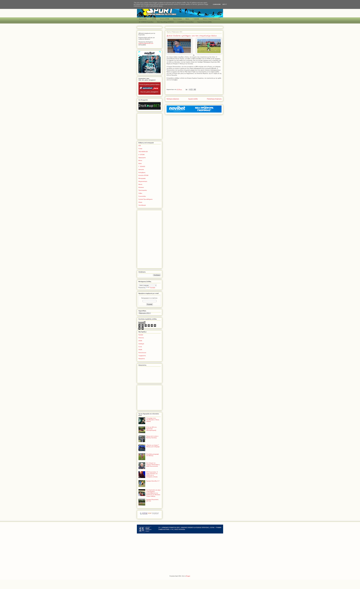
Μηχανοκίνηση (142, 181)
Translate (152, 287)
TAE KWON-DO (143, 151)
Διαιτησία (141, 169)
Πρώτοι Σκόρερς (177, 19)
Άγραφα (140, 334)
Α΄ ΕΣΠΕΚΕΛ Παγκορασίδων (186, 22)
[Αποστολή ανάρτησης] (186, 89)
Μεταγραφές (142, 178)
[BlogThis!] (191, 89)
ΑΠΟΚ (140, 340)
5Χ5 (139, 145)
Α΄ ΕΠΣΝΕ (153, 19)
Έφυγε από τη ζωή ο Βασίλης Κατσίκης (152, 436)
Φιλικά (140, 202)
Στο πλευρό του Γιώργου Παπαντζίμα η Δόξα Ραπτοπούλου (153, 464)
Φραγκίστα (141, 358)
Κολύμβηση (141, 172)
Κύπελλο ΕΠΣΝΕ (164, 19)
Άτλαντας (141, 337)
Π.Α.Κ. (140, 346)
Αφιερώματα (142, 157)
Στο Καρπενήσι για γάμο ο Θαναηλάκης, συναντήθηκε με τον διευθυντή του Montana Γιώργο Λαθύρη (153, 493)
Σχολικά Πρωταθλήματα (145, 199)
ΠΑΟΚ (140, 349)
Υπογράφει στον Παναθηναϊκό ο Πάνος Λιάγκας (152, 419)
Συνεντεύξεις (142, 196)
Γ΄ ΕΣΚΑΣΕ (196, 19)
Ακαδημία (141, 343)
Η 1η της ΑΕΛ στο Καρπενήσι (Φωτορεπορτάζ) (151, 428)
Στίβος (140, 193)
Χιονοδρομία (142, 205)
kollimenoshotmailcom (145, 43)
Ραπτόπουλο (142, 352)
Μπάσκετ (141, 187)
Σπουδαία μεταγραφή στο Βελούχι (152, 454)
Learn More (217, 4)
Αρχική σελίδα (143, 19)
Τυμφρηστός (142, 355)
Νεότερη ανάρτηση (173, 99)
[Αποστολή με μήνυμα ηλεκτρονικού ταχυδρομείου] (190, 89)
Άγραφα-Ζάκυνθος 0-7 (152, 481)
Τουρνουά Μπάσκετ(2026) (204, 22)
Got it (224, 4)
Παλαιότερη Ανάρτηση (214, 99)
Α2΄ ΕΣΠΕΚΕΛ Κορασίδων (146, 22)
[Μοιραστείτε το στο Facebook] (195, 89)
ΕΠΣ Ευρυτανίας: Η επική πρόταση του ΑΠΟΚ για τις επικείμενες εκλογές (152, 474)
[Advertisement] (150, 125)
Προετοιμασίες (142, 190)
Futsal (140, 148)
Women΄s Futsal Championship (211, 19)
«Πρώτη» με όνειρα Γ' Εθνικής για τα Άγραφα (152, 445)
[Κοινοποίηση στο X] (193, 89)
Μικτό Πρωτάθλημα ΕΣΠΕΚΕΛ (165, 22)
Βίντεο (140, 160)
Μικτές (187, 19)
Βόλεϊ (140, 163)
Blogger (188, 576)
